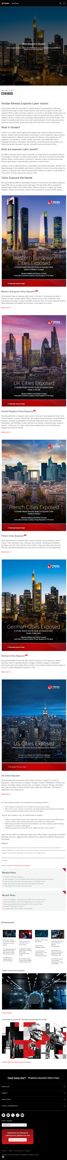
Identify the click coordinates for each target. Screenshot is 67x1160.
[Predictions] (34, 1040)
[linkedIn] (11, 93)
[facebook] (5, 93)
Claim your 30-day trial (17, 1139)
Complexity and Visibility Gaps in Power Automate (7, 959)
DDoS (19, 865)
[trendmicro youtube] (22, 1115)
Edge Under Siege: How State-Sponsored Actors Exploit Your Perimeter (23, 883)
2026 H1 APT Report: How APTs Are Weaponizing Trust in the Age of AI (23, 902)
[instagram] (17, 1115)
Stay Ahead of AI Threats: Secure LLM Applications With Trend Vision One (57, 953)
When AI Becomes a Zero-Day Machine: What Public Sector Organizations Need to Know (28, 879)
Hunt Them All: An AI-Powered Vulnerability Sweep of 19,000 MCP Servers (24, 881)
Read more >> (6, 307)
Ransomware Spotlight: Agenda (40, 946)
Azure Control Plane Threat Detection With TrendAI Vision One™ (25, 960)
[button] (14, 1125)
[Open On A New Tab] (34, 241)
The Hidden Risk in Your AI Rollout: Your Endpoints (17, 908)
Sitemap (27, 1151)
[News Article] (2, 93)
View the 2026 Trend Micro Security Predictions (16, 1062)
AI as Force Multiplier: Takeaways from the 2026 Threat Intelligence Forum (24, 899)
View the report (6, 1012)
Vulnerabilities (26, 865)
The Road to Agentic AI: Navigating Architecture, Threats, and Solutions (57, 961)
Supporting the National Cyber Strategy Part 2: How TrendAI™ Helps (22, 904)
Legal (10, 1151)
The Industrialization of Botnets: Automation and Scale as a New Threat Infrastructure (9, 951)
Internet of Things (12, 865)
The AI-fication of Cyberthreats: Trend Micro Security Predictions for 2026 (40, 953)
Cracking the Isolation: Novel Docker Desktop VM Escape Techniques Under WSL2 (25, 952)
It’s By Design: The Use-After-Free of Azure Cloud (17, 886)
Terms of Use (18, 1151)
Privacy (4, 1151)
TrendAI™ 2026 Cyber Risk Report (14, 877)
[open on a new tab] (13, 1115)
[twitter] (8, 93)
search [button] (60, 3)
